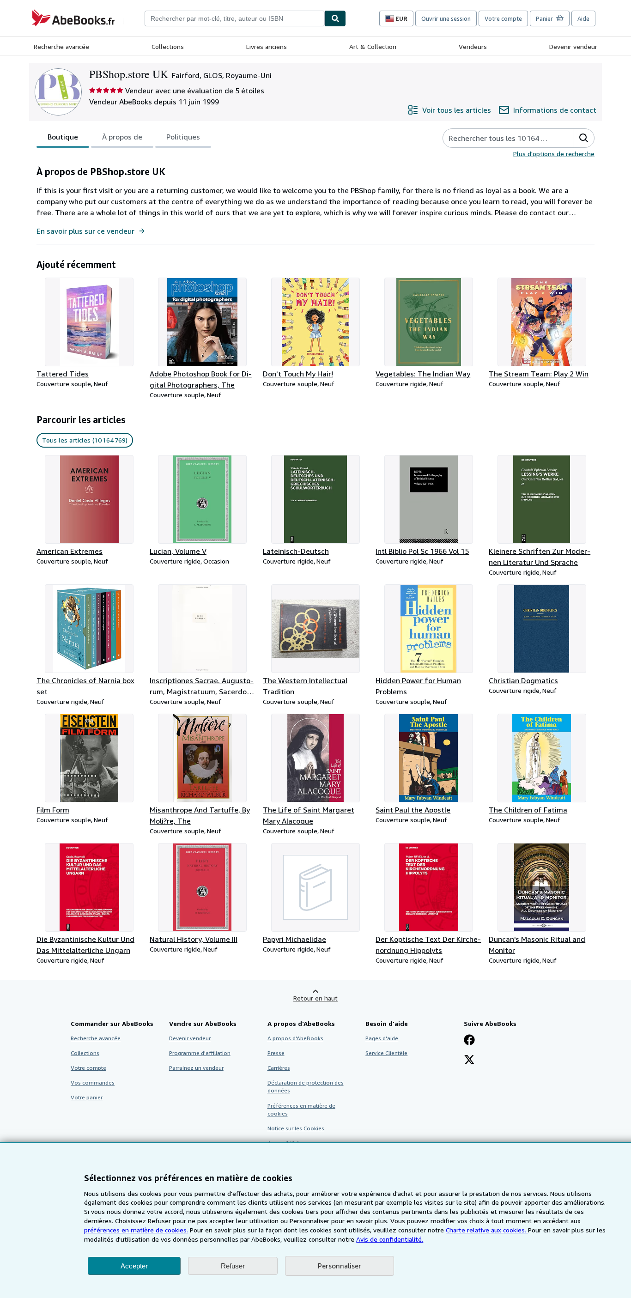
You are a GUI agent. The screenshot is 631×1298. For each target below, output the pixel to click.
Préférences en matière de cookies (301, 1109)
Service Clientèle (386, 1052)
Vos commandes (93, 1082)
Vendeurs (473, 46)
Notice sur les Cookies (295, 1128)
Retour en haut (315, 998)
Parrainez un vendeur (196, 1067)
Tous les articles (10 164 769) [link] (84, 440)
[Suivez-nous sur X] (469, 1060)
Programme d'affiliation (200, 1052)
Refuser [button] (233, 1266)
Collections (168, 46)
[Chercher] (335, 18)
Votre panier (87, 1097)
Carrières (278, 1067)
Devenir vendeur (573, 46)
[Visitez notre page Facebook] (469, 1040)
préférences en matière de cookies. (136, 1230)
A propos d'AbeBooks (295, 1038)
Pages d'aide (381, 1038)
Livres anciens (266, 46)
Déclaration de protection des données (305, 1086)
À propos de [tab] (122, 136)
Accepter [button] (134, 1266)
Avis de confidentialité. (389, 1239)
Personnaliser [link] (339, 1266)
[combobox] (235, 18)
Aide (583, 18)
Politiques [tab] (183, 136)
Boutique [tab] (63, 136)
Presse (276, 1052)
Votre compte (503, 18)
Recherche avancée (61, 46)
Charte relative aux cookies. (487, 1230)
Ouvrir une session (446, 18)
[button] (584, 138)
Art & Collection (372, 46)
